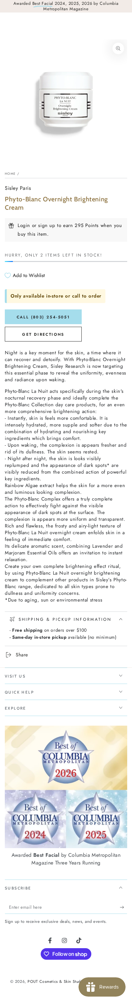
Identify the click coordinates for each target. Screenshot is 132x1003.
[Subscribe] (123, 907)
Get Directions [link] (43, 334)
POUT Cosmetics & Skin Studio (56, 981)
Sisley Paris (18, 188)
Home (10, 173)
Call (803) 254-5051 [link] (43, 317)
